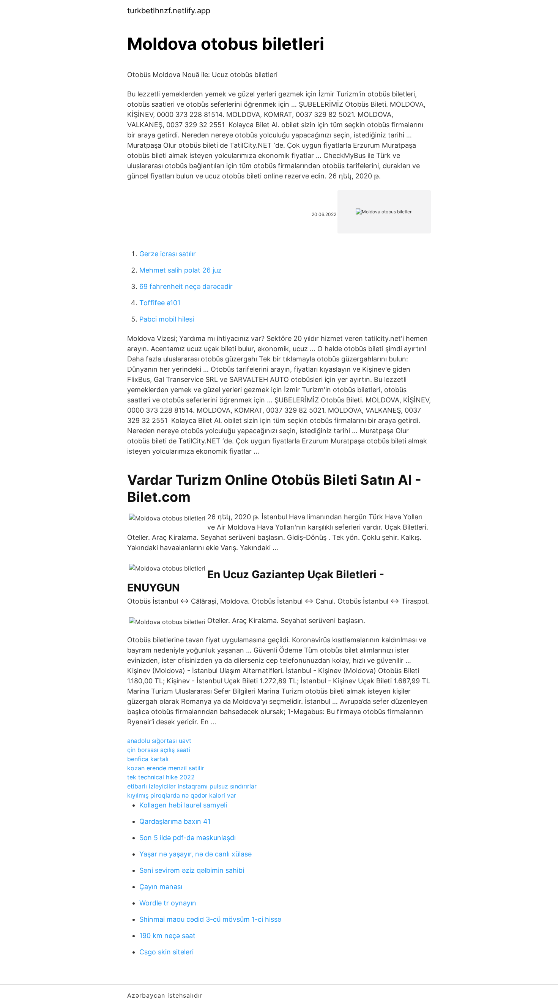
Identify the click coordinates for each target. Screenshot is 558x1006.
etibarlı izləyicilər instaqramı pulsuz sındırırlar (192, 786)
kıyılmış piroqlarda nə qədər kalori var (181, 795)
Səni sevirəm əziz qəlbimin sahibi (191, 870)
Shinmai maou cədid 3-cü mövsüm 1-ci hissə (210, 919)
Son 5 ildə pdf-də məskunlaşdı (187, 838)
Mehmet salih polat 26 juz (180, 270)
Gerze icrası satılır (167, 254)
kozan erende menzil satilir (165, 768)
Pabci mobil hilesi (166, 319)
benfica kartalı (148, 759)
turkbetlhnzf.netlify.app (168, 10)
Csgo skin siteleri (166, 952)
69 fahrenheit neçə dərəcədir (186, 286)
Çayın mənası (160, 887)
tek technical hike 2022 (161, 777)
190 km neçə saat (167, 936)
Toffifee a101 (159, 303)
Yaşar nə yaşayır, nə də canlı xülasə (195, 854)
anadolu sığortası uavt (159, 740)
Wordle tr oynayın (167, 903)
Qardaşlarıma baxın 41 (175, 821)
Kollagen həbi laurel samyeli (183, 805)
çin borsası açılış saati (158, 750)
